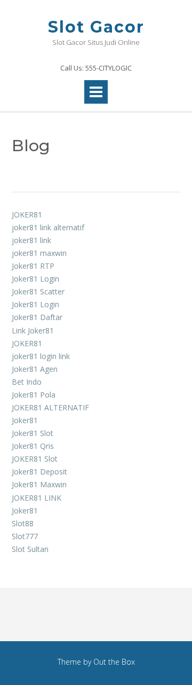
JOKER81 (27, 214)
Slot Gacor (96, 27)
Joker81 (25, 420)
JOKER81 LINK (36, 498)
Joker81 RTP (33, 266)
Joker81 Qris (33, 446)
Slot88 (23, 523)
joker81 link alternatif (48, 227)
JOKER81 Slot (35, 459)
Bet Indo (27, 382)
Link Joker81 (33, 330)
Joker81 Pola (33, 395)
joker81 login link (41, 356)
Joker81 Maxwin (39, 484)
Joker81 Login (35, 279)
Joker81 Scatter (38, 291)
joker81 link (31, 240)
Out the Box (114, 662)
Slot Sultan (30, 549)
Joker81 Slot (32, 433)
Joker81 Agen (35, 369)
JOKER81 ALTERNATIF (50, 407)
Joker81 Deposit (39, 471)
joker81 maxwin (39, 253)
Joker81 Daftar (37, 317)
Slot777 (25, 536)
